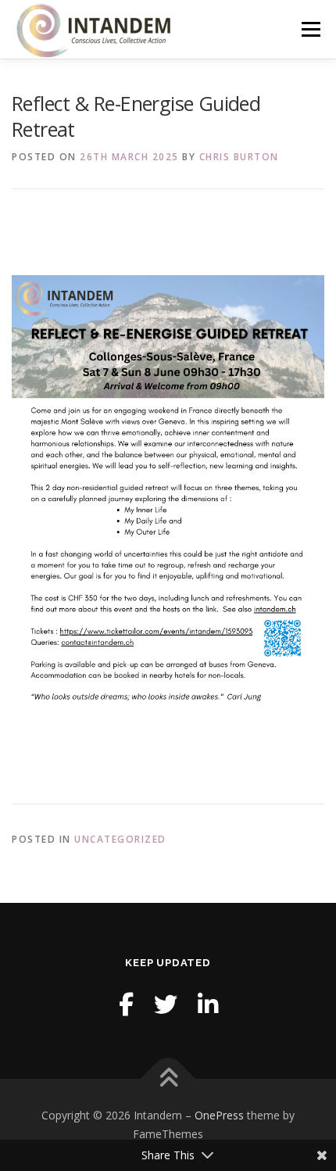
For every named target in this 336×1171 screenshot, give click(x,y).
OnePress (219, 1115)
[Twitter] (165, 1004)
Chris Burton (239, 156)
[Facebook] (126, 1004)
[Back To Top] (168, 1079)
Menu (310, 29)
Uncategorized (120, 839)
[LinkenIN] (208, 1004)
